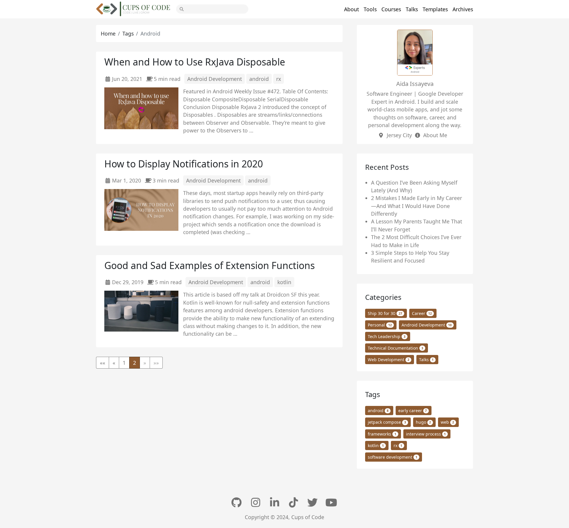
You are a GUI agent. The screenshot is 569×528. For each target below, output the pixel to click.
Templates (435, 9)
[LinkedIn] (275, 503)
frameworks (382, 434)
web (447, 422)
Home (108, 33)
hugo (423, 422)
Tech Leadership (386, 336)
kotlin (284, 282)
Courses (391, 9)
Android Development (214, 78)
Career (422, 313)
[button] (102, 363)
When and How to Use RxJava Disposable (194, 61)
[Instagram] (256, 503)
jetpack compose (387, 422)
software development (392, 457)
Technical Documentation (395, 348)
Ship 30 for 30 (385, 313)
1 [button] (124, 362)
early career (412, 410)
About (351, 9)
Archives (463, 9)
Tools (370, 9)
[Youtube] (331, 503)
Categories (383, 297)
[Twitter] (312, 503)
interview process (426, 434)
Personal (380, 325)
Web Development (388, 359)
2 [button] (134, 362)
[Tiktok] (293, 503)
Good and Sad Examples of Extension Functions (209, 265)
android (259, 78)
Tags (128, 33)
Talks (412, 9)
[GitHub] (237, 503)
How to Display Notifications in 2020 (183, 163)
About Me (435, 135)
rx (278, 78)
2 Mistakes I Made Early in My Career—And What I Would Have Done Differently (416, 205)
